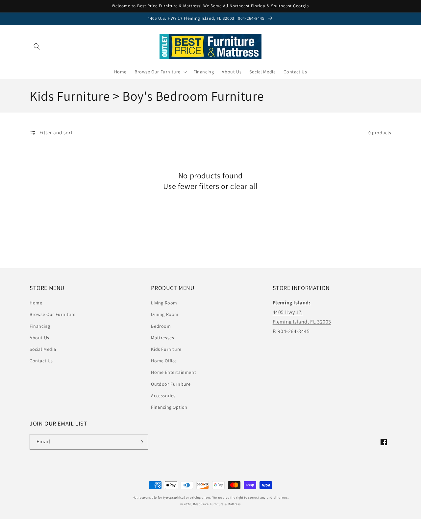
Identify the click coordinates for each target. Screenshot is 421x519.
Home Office (164, 361)
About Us (39, 338)
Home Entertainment (173, 372)
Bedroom (161, 326)
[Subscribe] (140, 442)
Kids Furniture (166, 349)
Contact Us (41, 361)
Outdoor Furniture (170, 384)
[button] (37, 46)
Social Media (43, 349)
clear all (244, 186)
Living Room (164, 303)
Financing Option (169, 407)
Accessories (163, 396)
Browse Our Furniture (53, 314)
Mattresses (162, 338)
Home (36, 303)
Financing (40, 326)
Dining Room (165, 314)
